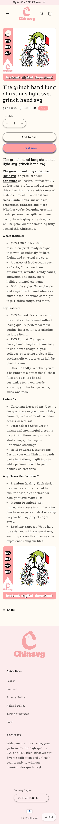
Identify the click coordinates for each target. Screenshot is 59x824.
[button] (7, 14)
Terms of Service (18, 713)
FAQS (10, 722)
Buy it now (30, 148)
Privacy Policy (16, 697)
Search (11, 681)
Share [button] (11, 609)
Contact (12, 689)
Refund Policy (16, 705)
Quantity (8, 116)
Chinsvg (34, 818)
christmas (10, 181)
